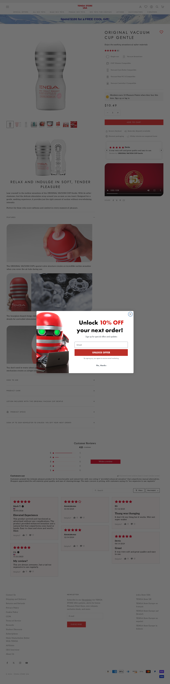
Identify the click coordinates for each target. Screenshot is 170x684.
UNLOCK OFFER (101, 352)
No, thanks (101, 365)
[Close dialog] (130, 314)
